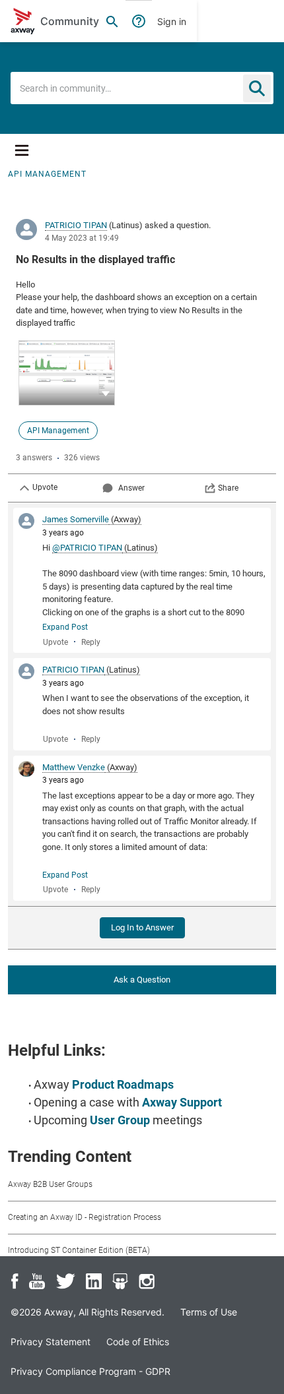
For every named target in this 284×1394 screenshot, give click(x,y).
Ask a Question (142, 980)
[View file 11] (66, 373)
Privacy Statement (50, 1341)
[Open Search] (112, 21)
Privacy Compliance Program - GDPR (90, 1371)
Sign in (171, 21)
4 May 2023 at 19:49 (82, 238)
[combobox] (142, 88)
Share (228, 488)
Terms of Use (208, 1312)
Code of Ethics (137, 1341)
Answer (131, 488)
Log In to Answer (142, 927)
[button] (105, 393)
